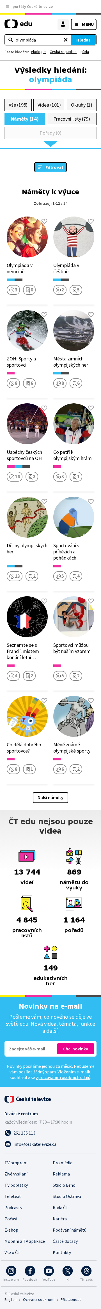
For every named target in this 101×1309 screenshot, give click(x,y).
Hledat (83, 40)
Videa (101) (49, 105)
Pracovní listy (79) (71, 119)
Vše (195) (18, 105)
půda (85, 51)
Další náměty (50, 797)
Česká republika (63, 51)
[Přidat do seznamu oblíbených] (44, 221)
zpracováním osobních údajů (63, 1077)
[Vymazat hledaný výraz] (66, 40)
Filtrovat (54, 167)
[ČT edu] (18, 26)
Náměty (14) (25, 119)
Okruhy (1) (81, 105)
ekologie (38, 51)
